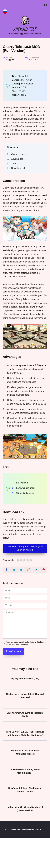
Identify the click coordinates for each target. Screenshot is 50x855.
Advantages (17, 159)
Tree (13, 163)
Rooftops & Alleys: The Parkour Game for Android (25, 790)
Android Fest (25, 30)
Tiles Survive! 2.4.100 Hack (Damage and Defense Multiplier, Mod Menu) (25, 733)
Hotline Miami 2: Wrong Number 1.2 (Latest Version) (25, 809)
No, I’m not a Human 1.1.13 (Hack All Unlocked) (25, 696)
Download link (18, 168)
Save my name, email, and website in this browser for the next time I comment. (26, 643)
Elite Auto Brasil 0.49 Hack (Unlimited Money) (25, 752)
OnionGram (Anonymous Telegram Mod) (25, 714)
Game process (18, 154)
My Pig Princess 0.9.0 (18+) (25, 678)
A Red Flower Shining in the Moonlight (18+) (25, 771)
